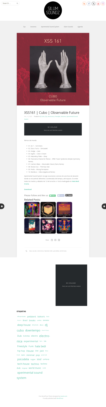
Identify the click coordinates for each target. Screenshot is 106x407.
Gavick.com (63, 396)
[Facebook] (55, 240)
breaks (32, 320)
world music (63, 251)
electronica (51, 116)
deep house (24, 325)
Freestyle (57, 116)
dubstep (26, 336)
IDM (36, 351)
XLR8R (44, 368)
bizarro (19, 320)
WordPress (60, 398)
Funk (31, 346)
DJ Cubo (42, 116)
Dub (19, 335)
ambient (31, 316)
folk (45, 341)
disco (41, 325)
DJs (24, 27)
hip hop (21, 350)
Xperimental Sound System (50, 27)
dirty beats (35, 325)
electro (34, 335)
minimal (30, 355)
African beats (21, 316)
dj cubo (35, 251)
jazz (42, 350)
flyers (41, 341)
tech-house (23, 363)
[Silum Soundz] (53, 10)
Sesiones (33, 27)
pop (38, 355)
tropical (24, 368)
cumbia (39, 320)
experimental (31, 341)
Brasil (25, 320)
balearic (41, 316)
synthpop (46, 359)
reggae (32, 359)
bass (30, 251)
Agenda (80, 27)
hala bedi (46, 251)
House (30, 351)
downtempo (32, 330)
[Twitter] (52, 240)
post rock (44, 355)
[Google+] (59, 240)
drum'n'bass (45, 330)
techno (35, 364)
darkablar (46, 320)
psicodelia (56, 251)
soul (39, 359)
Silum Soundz (68, 27)
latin (51, 251)
